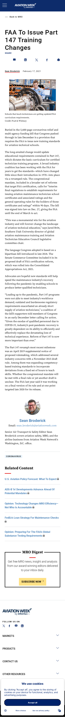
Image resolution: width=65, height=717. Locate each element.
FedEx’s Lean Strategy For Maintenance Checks (32, 517)
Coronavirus (13, 456)
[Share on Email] (14, 60)
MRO (20, 17)
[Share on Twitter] (36, 60)
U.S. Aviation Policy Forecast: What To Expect (30, 479)
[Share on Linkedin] (25, 60)
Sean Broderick (12, 71)
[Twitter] (4, 626)
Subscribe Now (31, 581)
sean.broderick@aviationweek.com (36, 425)
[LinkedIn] (22, 626)
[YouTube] (16, 626)
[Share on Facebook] (47, 60)
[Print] (58, 60)
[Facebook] (10, 626)
